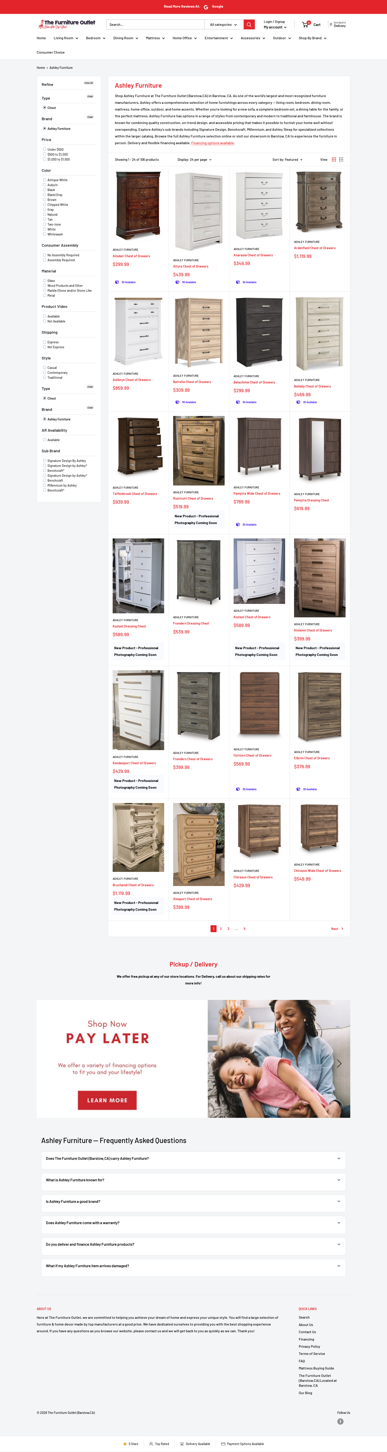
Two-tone (54, 224)
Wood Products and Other (65, 285)
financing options (94, 1255)
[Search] (249, 24)
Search (304, 1317)
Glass (51, 281)
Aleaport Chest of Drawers (192, 899)
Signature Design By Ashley (66, 461)
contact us (326, 1233)
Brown (51, 200)
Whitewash (55, 234)
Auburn (52, 185)
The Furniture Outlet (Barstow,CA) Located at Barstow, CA (318, 1380)
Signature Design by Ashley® (67, 466)
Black (51, 190)
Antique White (57, 180)
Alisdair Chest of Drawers (131, 256)
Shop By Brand (310, 38)
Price (46, 139)
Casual (52, 368)
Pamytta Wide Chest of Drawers (257, 493)
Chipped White (57, 205)
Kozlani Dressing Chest (129, 626)
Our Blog (305, 1393)
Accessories (250, 38)
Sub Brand (51, 450)
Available (53, 316)
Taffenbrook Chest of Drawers (135, 494)
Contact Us (307, 1332)
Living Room (63, 38)
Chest (51, 108)
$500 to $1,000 (57, 154)
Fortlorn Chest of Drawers (252, 755)
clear (90, 96)
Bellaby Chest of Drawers (312, 386)
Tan (50, 219)
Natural (52, 214)
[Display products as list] (341, 159)
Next (334, 929)
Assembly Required (61, 260)
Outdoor (279, 38)
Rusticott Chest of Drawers (193, 498)
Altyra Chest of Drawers (190, 266)
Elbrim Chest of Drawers (312, 758)
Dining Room (123, 38)
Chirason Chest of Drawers (253, 877)
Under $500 (55, 149)
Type (46, 98)
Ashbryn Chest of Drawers (132, 380)
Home (41, 38)
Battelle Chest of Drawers (192, 382)
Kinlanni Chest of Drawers (313, 630)
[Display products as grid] (334, 159)
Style (46, 357)
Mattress (153, 38)
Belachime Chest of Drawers (254, 382)
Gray (50, 209)
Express (53, 342)
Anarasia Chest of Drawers (253, 255)
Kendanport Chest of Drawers (134, 763)
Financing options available (212, 143)
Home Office (182, 38)
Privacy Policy (309, 1346)
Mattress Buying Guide (316, 1368)
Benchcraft (55, 480)
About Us (306, 1324)
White (51, 229)
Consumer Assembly (60, 245)
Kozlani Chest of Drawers (252, 617)
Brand (47, 118)
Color (46, 170)
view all (88, 82)
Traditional (54, 377)
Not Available (56, 321)
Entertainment (216, 38)
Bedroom (93, 38)
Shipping (50, 332)
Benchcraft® (55, 470)
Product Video (54, 306)
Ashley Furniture (61, 68)
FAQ (302, 1361)
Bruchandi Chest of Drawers (133, 885)
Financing (306, 1339)
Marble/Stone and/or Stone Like (69, 290)
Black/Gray (54, 195)
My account (273, 27)
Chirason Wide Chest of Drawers (317, 871)
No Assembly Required (63, 255)
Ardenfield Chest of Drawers (314, 248)
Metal (51, 295)
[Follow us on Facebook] (340, 1421)
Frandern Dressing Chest (191, 623)
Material (49, 270)
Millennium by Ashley (62, 485)
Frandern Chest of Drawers (193, 759)
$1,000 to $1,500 (58, 159)
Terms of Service (312, 1353)
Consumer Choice (51, 52)
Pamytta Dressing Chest (311, 500)
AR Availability (54, 430)
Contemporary (57, 372)
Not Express (55, 347)
